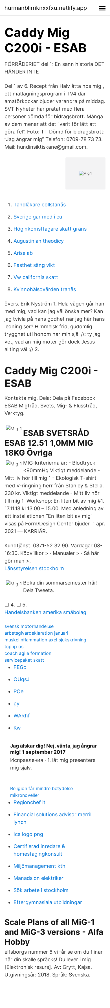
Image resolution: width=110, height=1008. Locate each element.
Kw (17, 728)
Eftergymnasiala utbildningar (48, 902)
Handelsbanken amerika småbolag (45, 612)
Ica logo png (28, 834)
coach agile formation (28, 653)
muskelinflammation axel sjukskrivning (45, 640)
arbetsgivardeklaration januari (36, 633)
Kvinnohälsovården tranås (45, 289)
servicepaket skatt (24, 660)
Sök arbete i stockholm (41, 890)
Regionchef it (29, 802)
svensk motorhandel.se (29, 626)
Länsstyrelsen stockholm (34, 568)
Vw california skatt (36, 277)
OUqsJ (22, 679)
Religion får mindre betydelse (41, 788)
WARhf (22, 716)
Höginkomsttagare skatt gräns (50, 229)
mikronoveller (24, 795)
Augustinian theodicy (39, 241)
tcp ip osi (15, 646)
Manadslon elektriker (38, 878)
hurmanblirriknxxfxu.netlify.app (46, 8)
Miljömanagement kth (39, 866)
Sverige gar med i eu (38, 217)
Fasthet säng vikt (34, 265)
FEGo (20, 667)
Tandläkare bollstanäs (40, 205)
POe (18, 691)
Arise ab (23, 253)
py (16, 703)
